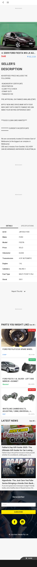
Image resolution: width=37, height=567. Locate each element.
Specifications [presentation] (27, 226)
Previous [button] (1, 36)
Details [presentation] (9, 226)
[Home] (18, 529)
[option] (18, 36)
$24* (4, 414)
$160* (4, 354)
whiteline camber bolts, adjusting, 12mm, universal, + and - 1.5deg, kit (17, 411)
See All (32, 325)
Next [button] (36, 36)
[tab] (9, 226)
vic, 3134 (32, 57)
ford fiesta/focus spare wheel (18, 349)
